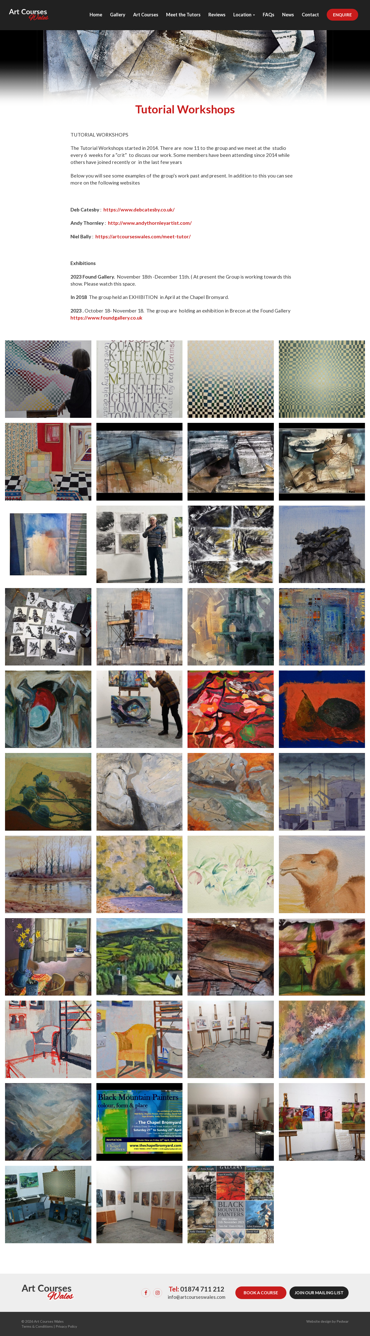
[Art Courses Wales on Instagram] (157, 1292)
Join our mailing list (319, 1292)
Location (242, 14)
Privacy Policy (66, 1326)
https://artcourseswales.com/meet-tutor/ (143, 236)
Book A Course (261, 1292)
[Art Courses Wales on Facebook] (145, 1292)
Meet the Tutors (183, 14)
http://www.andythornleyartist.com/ (150, 223)
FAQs (268, 14)
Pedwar (343, 1321)
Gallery (117, 14)
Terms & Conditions (37, 1326)
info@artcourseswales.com (196, 1297)
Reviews (217, 14)
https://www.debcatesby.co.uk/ (139, 209)
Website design (318, 1321)
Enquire (342, 14)
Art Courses (145, 14)
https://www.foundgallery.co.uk (106, 318)
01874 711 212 (202, 1289)
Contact (310, 14)
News (288, 14)
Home (96, 14)
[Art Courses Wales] (29, 10)
